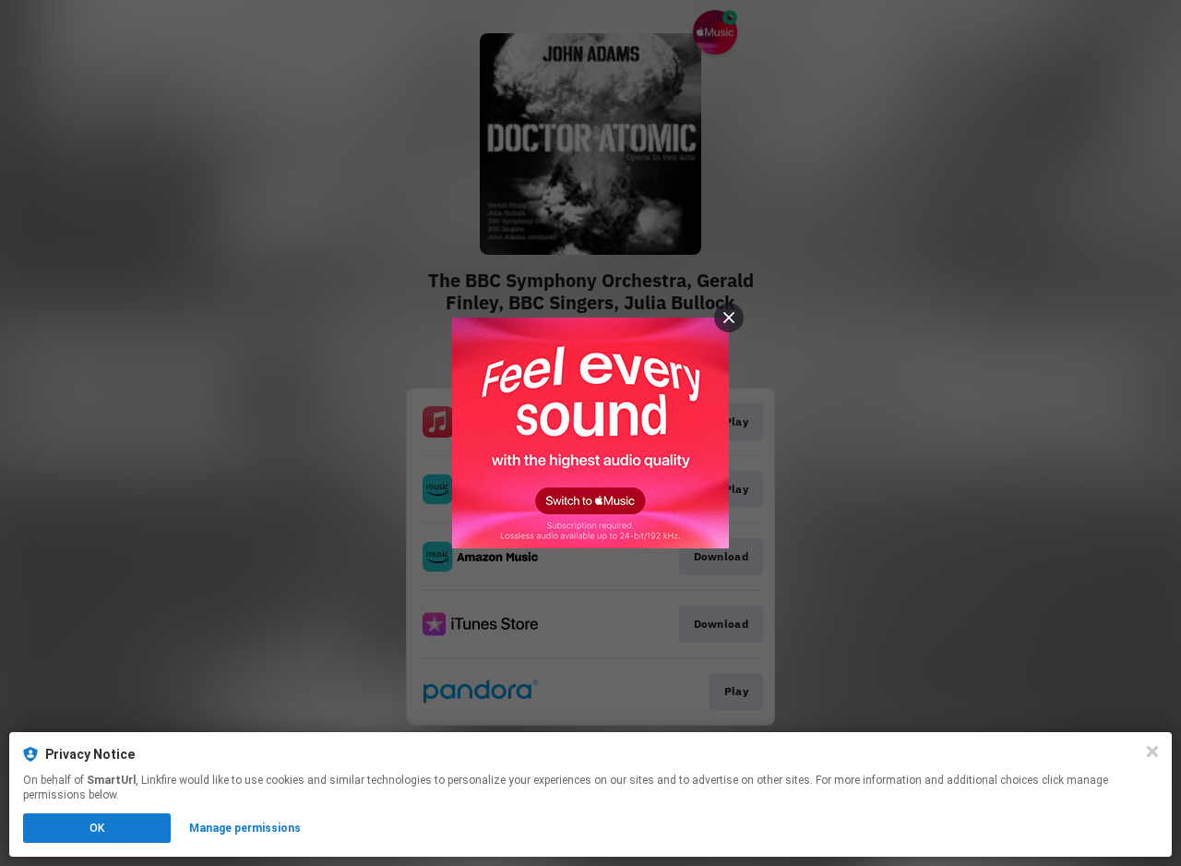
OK (96, 828)
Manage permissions (245, 828)
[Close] (1152, 751)
